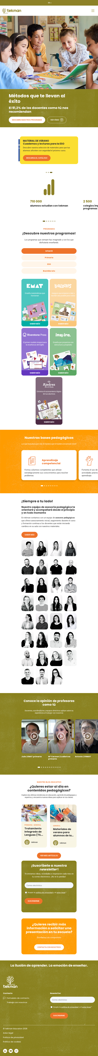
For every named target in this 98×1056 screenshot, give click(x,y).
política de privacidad (44, 892)
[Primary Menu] (93, 11)
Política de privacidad (13, 1037)
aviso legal (61, 892)
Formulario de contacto (18, 998)
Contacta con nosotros (49, 947)
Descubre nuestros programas (27, 120)
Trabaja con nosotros (17, 1002)
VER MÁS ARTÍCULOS (49, 856)
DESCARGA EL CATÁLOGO (36, 161)
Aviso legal (8, 1033)
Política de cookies (12, 1041)
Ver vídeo (54, 120)
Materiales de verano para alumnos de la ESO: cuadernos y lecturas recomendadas (63, 837)
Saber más (29, 535)
